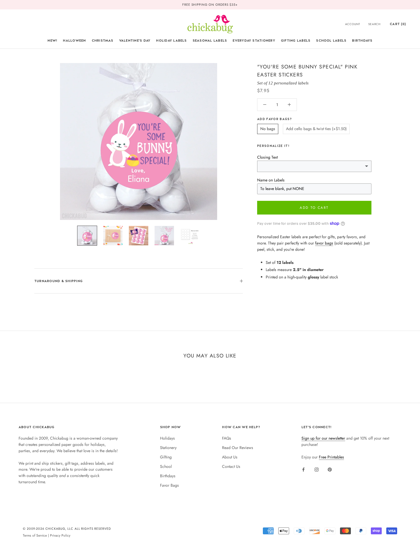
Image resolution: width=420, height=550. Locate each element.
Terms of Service (35, 535)
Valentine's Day (135, 40)
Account (353, 24)
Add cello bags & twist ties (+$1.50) (316, 129)
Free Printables (331, 457)
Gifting (166, 457)
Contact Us (231, 466)
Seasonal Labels (210, 40)
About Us (229, 457)
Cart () (398, 24)
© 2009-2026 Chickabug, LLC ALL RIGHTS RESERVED (67, 528)
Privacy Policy (60, 535)
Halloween (74, 40)
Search (374, 24)
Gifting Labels (295, 40)
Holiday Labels (171, 40)
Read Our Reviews (237, 447)
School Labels (331, 40)
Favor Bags (169, 485)
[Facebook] (303, 469)
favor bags (324, 243)
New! (52, 40)
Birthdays (362, 40)
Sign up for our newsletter (323, 438)
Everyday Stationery (254, 40)
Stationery (168, 447)
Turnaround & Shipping (58, 281)
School (166, 466)
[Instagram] (317, 469)
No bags (267, 129)
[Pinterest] (330, 469)
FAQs (226, 438)
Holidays (167, 438)
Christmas (102, 40)
